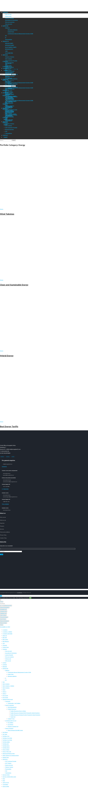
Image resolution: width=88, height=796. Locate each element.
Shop (4, 778)
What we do (8, 658)
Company (5, 649)
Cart (4, 643)
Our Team (5, 734)
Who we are (8, 660)
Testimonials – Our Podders (14, 703)
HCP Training (8, 763)
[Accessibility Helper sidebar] (0, 600)
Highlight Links (3, 613)
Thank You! (12, 716)
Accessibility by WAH (5, 626)
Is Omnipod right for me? (10, 720)
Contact (4, 662)
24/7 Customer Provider (10, 761)
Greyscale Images (4, 617)
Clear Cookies (3, 615)
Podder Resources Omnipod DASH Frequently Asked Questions (25, 713)
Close (2, 601)
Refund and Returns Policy (9, 753)
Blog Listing (5, 639)
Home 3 (4, 693)
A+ (3, 605)
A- (1, 605)
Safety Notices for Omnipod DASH (11, 755)
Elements (5, 666)
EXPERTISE (5, 668)
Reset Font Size (8, 605)
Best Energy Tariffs (9, 426)
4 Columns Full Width (7, 633)
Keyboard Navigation (5, 607)
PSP (6, 771)
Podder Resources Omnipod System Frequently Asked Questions (25, 715)
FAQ (4, 682)
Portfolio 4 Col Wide (7, 738)
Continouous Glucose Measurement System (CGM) (19, 672)
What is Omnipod (9, 728)
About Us (5, 635)
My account (5, 695)
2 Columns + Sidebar (7, 631)
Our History (5, 732)
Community (7, 701)
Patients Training (9, 767)
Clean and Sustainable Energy (14, 285)
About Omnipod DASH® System (15, 730)
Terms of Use (6, 782)
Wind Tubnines (7, 214)
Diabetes (7, 670)
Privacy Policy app (7, 751)
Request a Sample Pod (13, 726)
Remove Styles (4, 622)
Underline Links (4, 611)
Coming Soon (6, 647)
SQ (6, 680)
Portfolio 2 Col (6, 736)
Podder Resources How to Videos (18, 711)
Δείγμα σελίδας (6, 786)
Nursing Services (9, 765)
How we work (8, 651)
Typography (5, 784)
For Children (10, 722)
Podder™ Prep (11, 718)
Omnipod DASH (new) (8, 699)
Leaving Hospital (9, 655)
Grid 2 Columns (6, 684)
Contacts (5, 664)
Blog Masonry (6, 641)
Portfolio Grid (6, 744)
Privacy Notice (6, 749)
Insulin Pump (10, 674)
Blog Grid (5, 637)
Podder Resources (12, 709)
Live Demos (10, 724)
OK (30, 597)
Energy (1, 209)
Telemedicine (8, 773)
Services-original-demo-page (9, 776)
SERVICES (5, 759)
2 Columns (5, 629)
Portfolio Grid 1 (6, 745)
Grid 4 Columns (6, 687)
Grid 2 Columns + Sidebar (8, 686)
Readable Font (3, 609)
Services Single (6, 774)
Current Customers (9, 705)
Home (4, 689)
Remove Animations (5, 621)
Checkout (5, 645)
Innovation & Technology (11, 653)
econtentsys (19, 592)
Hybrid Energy (6, 355)
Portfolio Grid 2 (6, 747)
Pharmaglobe (8, 769)
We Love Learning (9, 657)
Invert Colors (3, 619)
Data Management (12, 707)
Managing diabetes (12, 676)
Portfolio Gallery (6, 742)
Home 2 (4, 691)
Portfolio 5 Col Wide (7, 740)
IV (5, 678)
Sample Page (6, 757)
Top (1, 596)
